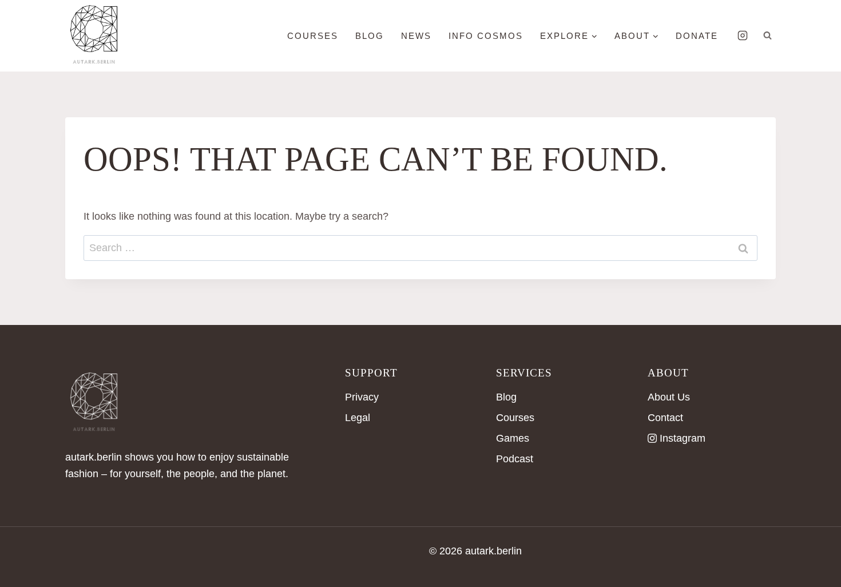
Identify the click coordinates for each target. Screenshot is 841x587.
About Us (669, 397)
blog (369, 36)
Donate (697, 36)
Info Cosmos (486, 36)
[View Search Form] (767, 35)
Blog (506, 397)
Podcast (514, 459)
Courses (312, 36)
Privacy (362, 397)
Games (512, 438)
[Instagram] (742, 35)
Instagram (682, 438)
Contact (665, 417)
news (416, 36)
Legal (357, 417)
